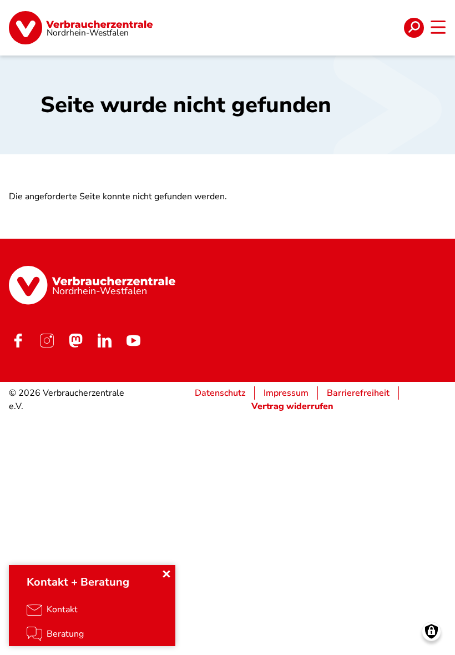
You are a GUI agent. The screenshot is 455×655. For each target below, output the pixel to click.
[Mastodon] (75, 340)
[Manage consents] (431, 631)
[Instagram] (46, 340)
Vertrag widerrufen (292, 406)
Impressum (286, 393)
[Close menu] (166, 574)
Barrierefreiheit (358, 393)
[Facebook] (17, 340)
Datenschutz (220, 393)
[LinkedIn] (104, 340)
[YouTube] (133, 340)
